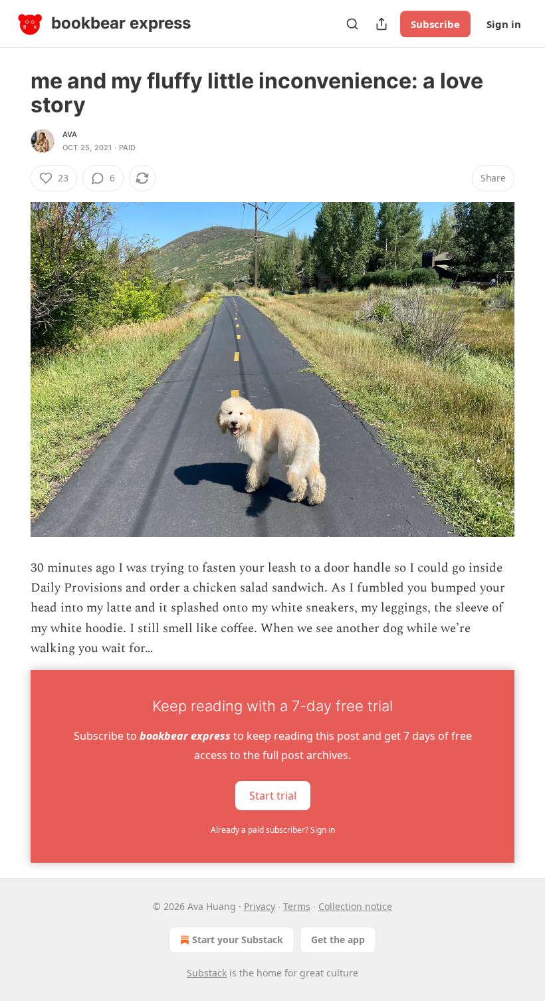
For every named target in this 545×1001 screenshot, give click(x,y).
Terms (296, 906)
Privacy (259, 906)
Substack (207, 972)
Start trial (272, 795)
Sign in (504, 24)
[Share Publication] (381, 24)
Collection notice (355, 906)
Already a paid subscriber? (273, 829)
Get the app (338, 939)
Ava (70, 134)
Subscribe (435, 24)
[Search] (352, 24)
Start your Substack (237, 939)
